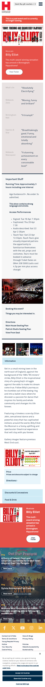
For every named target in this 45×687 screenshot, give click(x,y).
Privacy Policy (27, 639)
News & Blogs (27, 636)
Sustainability (27, 650)
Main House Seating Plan (17, 326)
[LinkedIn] (40, 628)
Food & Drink (11, 500)
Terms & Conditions (9, 639)
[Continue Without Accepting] (40, 653)
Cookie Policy (7, 650)
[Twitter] (13, 628)
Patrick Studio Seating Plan (18, 329)
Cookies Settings (22, 684)
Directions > (11, 481)
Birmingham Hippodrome (6, 7)
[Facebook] (4, 628)
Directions (10, 322)
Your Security (7, 647)
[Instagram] (31, 628)
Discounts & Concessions (16, 493)
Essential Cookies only (22, 678)
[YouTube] (22, 628)
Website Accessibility (30, 647)
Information (10, 361)
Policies (25, 644)
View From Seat (13, 333)
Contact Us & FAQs (9, 636)
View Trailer (14, 72)
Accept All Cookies (22, 673)
